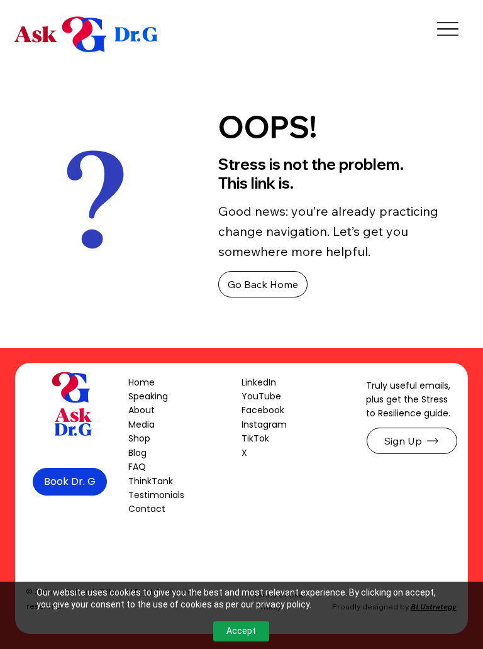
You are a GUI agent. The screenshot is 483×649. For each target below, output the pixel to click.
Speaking (148, 396)
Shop (139, 438)
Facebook (263, 410)
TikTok (255, 438)
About (141, 410)
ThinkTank (150, 481)
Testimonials (156, 495)
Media (141, 424)
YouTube (261, 396)
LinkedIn (259, 382)
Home (141, 382)
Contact (146, 508)
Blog (137, 453)
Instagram (264, 424)
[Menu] (448, 29)
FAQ (137, 466)
